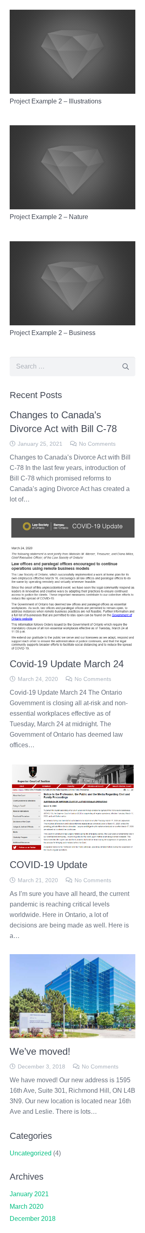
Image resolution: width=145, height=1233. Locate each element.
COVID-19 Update (48, 864)
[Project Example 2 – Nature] (72, 130)
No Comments (97, 444)
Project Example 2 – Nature (49, 216)
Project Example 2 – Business (52, 332)
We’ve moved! (40, 1051)
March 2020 (27, 1206)
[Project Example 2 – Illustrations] (72, 14)
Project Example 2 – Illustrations (56, 101)
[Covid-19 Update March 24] (72, 522)
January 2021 (29, 1194)
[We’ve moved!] (72, 959)
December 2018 (33, 1218)
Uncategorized (31, 1153)
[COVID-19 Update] (72, 768)
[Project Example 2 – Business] (72, 246)
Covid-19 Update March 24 (67, 663)
